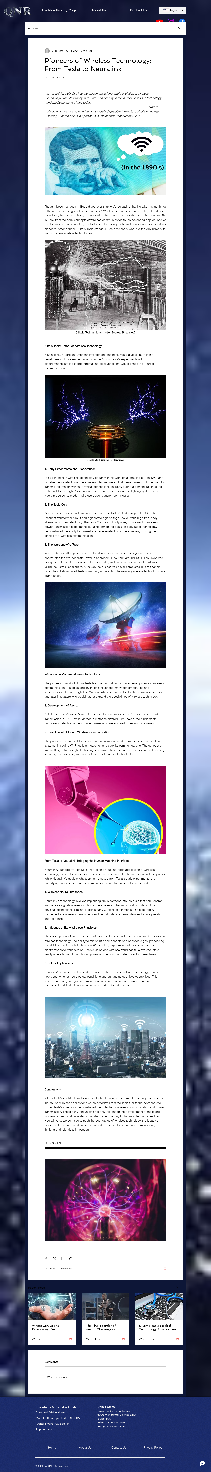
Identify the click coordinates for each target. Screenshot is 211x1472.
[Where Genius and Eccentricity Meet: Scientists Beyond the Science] (52, 1306)
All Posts (33, 28)
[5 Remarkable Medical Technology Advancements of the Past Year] (159, 1306)
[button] (178, 28)
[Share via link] (70, 1258)
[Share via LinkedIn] (62, 1258)
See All (179, 1287)
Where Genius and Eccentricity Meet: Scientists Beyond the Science (47, 1327)
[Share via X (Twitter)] (54, 1258)
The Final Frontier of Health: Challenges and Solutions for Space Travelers (102, 1327)
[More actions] (164, 51)
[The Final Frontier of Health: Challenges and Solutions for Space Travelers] (105, 1306)
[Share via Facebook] (46, 1258)
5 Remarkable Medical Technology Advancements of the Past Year (159, 1327)
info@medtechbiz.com (111, 1426)
